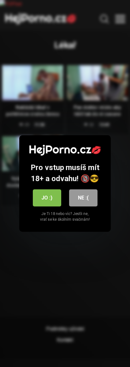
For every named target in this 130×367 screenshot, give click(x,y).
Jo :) (46, 198)
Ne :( (83, 198)
